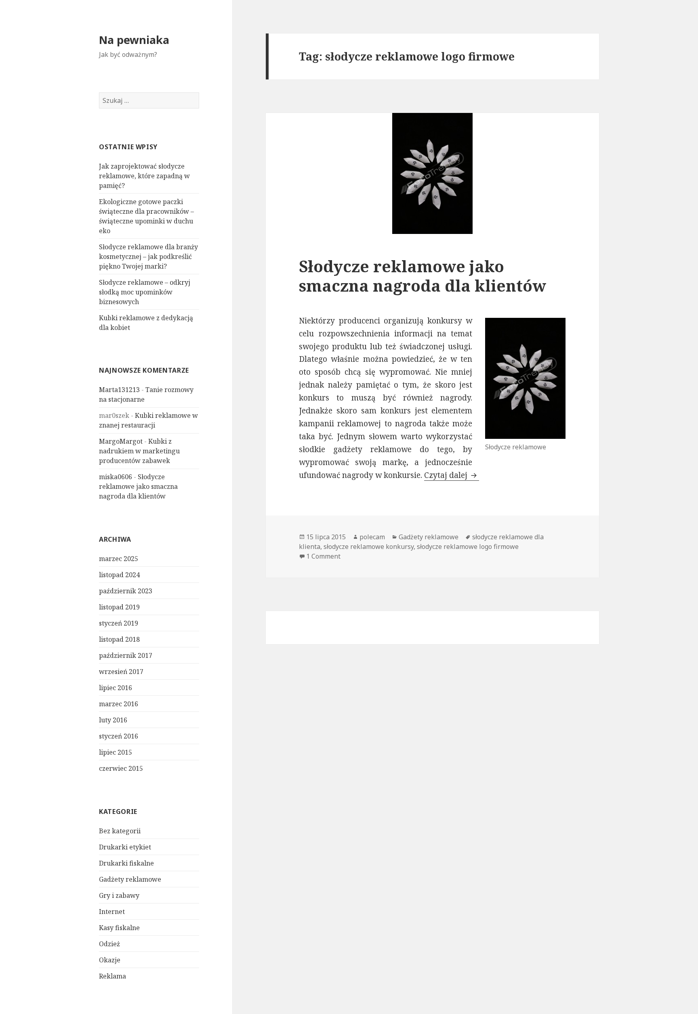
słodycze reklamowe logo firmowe (468, 546)
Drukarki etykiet (125, 847)
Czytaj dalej (451, 475)
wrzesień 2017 (121, 671)
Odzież (109, 943)
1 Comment (323, 556)
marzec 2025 (118, 558)
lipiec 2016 (115, 687)
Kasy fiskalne (119, 927)
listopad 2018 (119, 639)
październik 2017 (125, 655)
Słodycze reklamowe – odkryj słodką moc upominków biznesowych (144, 292)
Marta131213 (119, 389)
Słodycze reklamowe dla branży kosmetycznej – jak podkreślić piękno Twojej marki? (148, 256)
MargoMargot (121, 441)
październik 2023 (125, 590)
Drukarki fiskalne (126, 863)
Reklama (112, 976)
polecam (372, 536)
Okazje (109, 960)
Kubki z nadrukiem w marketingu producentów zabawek (139, 451)
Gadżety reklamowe (130, 879)
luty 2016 (113, 720)
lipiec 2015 (115, 752)
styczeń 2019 (118, 623)
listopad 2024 (119, 574)
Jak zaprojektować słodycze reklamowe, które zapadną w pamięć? (144, 176)
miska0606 (115, 476)
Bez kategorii (120, 830)
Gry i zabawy (119, 895)
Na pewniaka (134, 39)
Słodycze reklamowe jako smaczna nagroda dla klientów (138, 486)
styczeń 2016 (118, 736)
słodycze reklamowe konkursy (369, 546)
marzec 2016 (118, 703)
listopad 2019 (119, 607)
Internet (112, 911)
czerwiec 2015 (121, 768)
